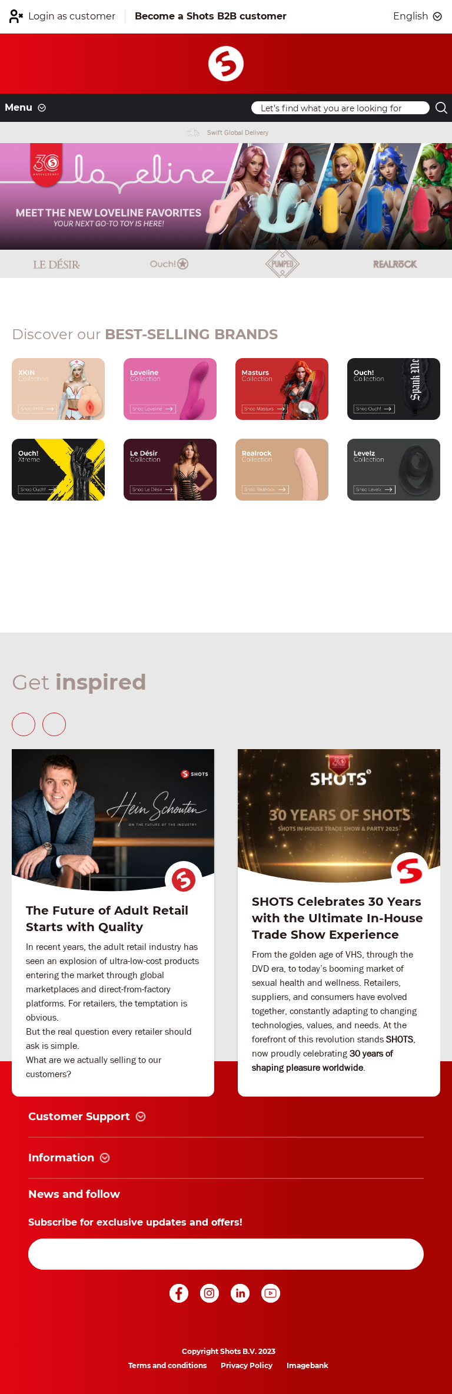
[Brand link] (56, 264)
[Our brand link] (58, 389)
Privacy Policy (246, 1365)
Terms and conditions (167, 1365)
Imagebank (307, 1365)
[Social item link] (180, 1299)
